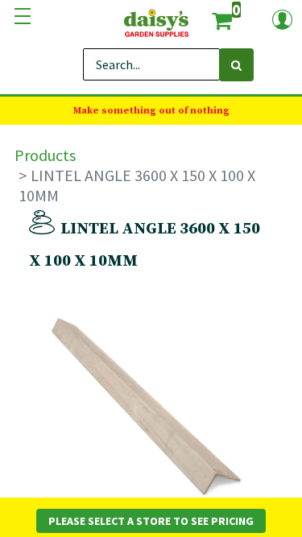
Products (45, 155)
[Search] (236, 64)
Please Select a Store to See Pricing (151, 521)
